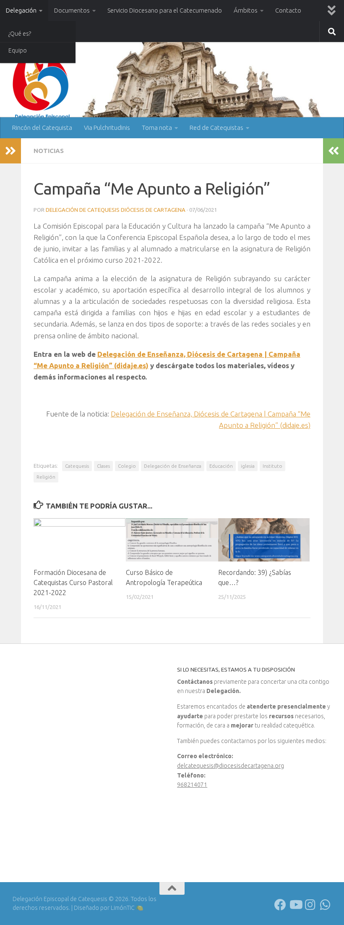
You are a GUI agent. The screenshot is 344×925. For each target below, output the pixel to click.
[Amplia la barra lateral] (10, 150)
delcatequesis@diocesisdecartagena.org (230, 765)
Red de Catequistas (216, 127)
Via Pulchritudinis (107, 127)
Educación (221, 466)
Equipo (17, 50)
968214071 (192, 784)
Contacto (288, 10)
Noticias (49, 150)
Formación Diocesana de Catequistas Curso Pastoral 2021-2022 (73, 582)
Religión (45, 477)
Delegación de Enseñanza (172, 466)
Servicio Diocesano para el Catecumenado (164, 10)
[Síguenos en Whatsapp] (325, 905)
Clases (103, 466)
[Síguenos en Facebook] (280, 905)
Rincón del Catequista (42, 127)
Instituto (272, 466)
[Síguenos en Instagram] (310, 905)
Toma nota (157, 127)
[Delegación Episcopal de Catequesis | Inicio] (42, 85)
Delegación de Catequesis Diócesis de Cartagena (115, 210)
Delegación (21, 10)
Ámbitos (246, 10)
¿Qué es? (19, 33)
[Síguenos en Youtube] (295, 905)
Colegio (127, 466)
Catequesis (77, 466)
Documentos (72, 10)
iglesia (248, 466)
